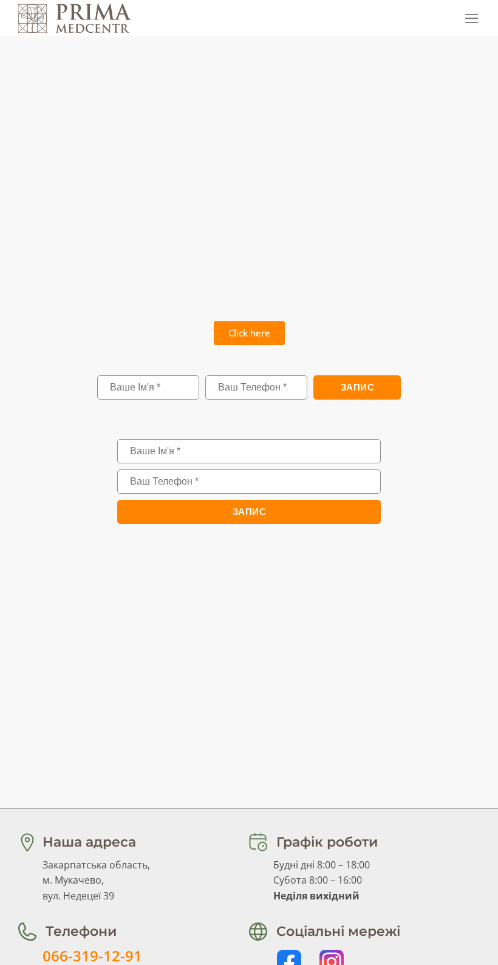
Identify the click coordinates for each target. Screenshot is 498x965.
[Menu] (472, 18)
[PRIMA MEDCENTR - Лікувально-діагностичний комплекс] (79, 18)
